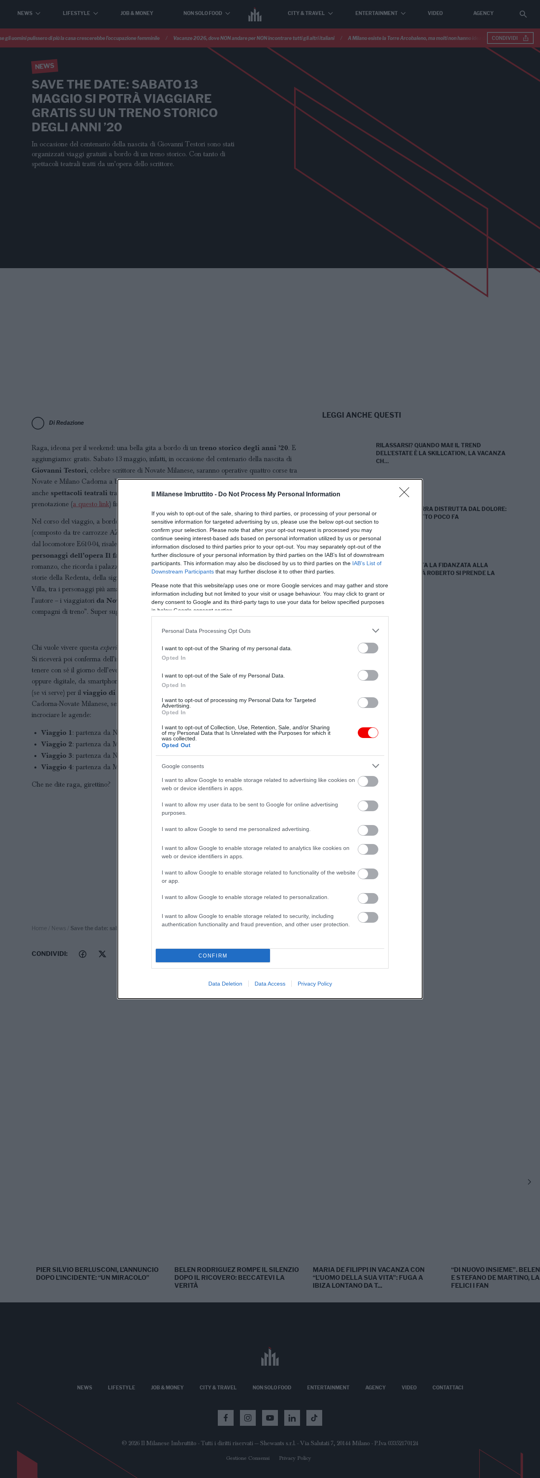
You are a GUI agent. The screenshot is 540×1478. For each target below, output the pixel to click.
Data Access (270, 983)
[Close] (406, 494)
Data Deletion (225, 983)
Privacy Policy (315, 983)
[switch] (368, 648)
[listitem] (270, 630)
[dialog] (270, 739)
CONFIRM (213, 956)
